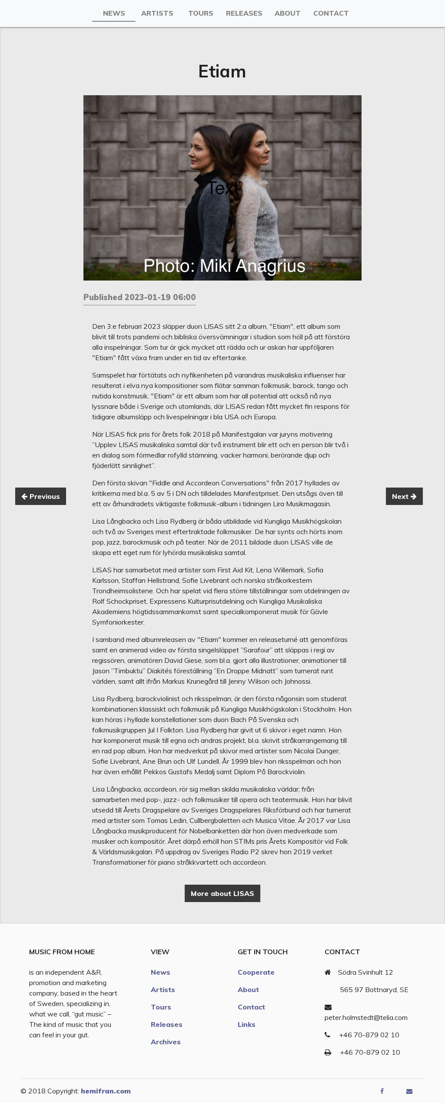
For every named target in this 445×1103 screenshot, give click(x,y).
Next (401, 496)
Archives (166, 1041)
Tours (200, 13)
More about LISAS (222, 893)
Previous (43, 496)
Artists (157, 13)
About (288, 13)
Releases (244, 13)
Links (247, 1024)
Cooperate (256, 972)
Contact (331, 13)
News (114, 13)
